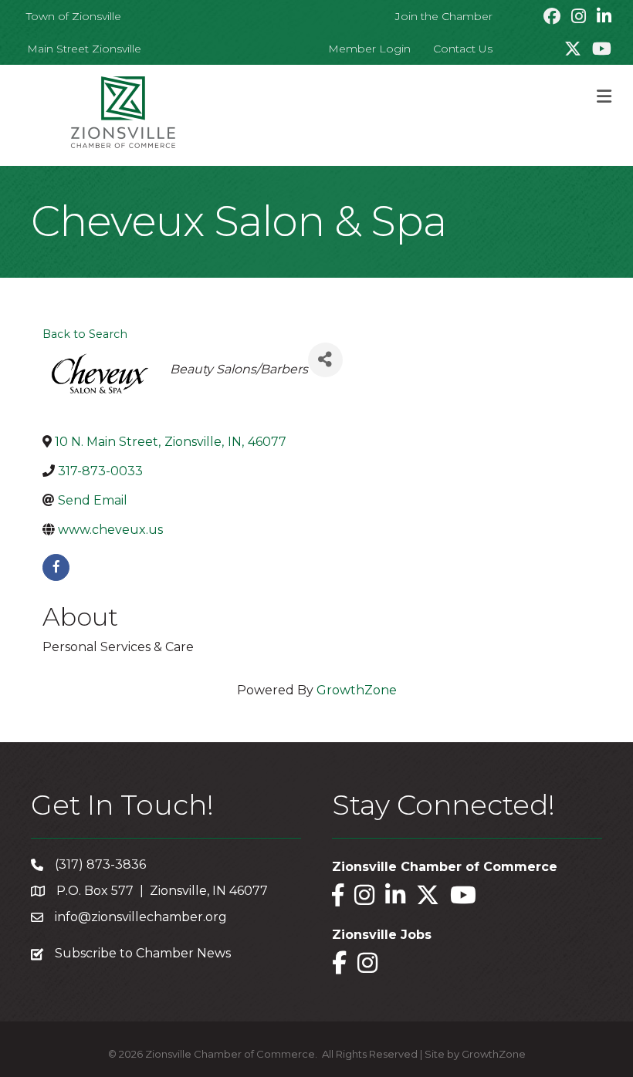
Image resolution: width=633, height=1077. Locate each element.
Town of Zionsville (73, 16)
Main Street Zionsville (84, 49)
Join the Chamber (444, 16)
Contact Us (463, 49)
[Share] (325, 360)
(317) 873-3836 (100, 864)
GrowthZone (356, 690)
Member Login (369, 49)
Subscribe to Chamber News (143, 953)
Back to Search (84, 334)
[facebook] (55, 567)
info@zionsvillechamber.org (141, 917)
